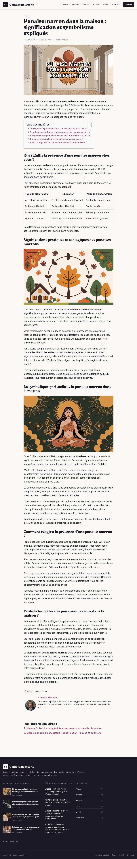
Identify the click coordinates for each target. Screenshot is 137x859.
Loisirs (96, 4)
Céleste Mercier (47, 697)
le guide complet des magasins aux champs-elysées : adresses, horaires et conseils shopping (57, 828)
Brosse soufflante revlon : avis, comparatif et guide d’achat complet (56, 791)
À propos (28, 692)
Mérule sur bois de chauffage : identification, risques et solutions (64, 733)
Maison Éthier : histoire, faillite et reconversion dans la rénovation (64, 728)
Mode (65, 4)
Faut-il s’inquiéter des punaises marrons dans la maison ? (58, 142)
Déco (105, 4)
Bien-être (116, 4)
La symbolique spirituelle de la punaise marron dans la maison (60, 135)
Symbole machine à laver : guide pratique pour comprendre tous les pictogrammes (56, 815)
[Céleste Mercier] (30, 705)
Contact (128, 4)
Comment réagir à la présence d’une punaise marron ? (56, 139)
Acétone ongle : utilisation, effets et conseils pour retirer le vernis (58, 802)
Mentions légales (102, 855)
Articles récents (41, 692)
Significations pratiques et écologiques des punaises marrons (60, 132)
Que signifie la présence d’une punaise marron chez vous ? (58, 128)
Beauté (86, 4)
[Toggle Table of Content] (88, 124)
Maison (75, 4)
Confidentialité (118, 855)
